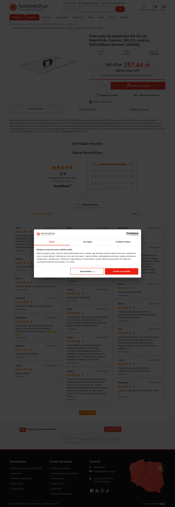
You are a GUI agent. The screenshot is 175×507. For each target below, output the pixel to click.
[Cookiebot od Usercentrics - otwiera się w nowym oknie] (128, 234)
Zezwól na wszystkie (121, 271)
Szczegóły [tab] (87, 242)
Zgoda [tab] (52, 242)
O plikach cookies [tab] (123, 242)
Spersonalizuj (86, 271)
